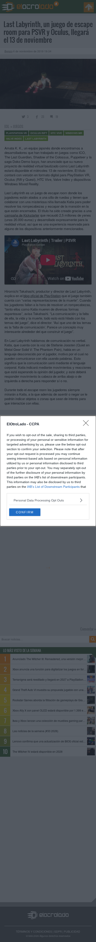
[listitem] (48, 500)
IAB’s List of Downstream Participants (53, 486)
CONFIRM (25, 512)
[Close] (87, 424)
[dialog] (48, 471)
